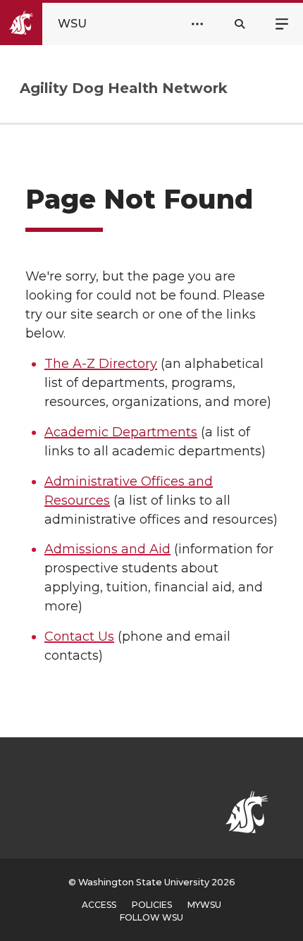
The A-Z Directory (100, 363)
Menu (282, 22)
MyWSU (204, 904)
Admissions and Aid (107, 549)
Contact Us (79, 636)
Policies (152, 904)
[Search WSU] (239, 24)
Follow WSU (151, 917)
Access (99, 904)
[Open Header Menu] (197, 24)
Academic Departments (120, 432)
